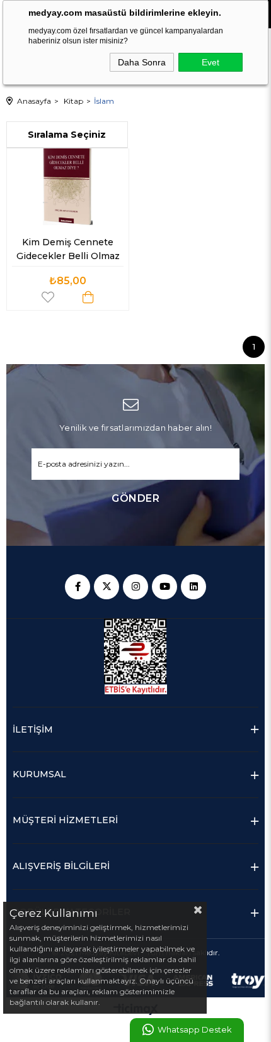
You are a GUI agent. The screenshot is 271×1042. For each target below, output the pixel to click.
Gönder (135, 498)
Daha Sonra (142, 62)
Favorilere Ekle (48, 297)
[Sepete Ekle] (88, 297)
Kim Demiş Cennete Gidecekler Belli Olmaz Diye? (69, 251)
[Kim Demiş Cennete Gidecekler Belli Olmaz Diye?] (68, 184)
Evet (210, 62)
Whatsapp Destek (194, 1029)
